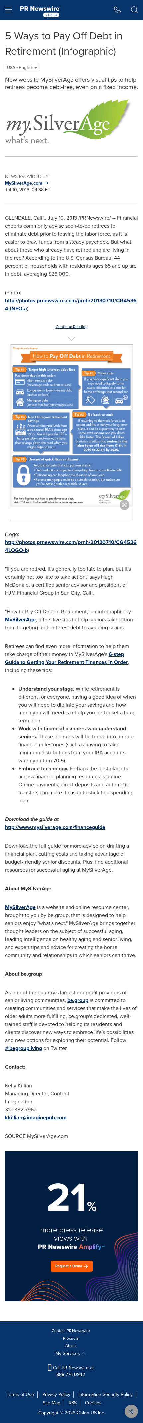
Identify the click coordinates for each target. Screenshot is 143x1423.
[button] (71, 120)
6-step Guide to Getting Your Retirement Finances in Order (66, 658)
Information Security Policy (105, 1394)
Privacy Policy (56, 1394)
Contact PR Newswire (71, 1331)
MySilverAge (20, 619)
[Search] (134, 10)
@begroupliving (23, 1048)
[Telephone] (117, 10)
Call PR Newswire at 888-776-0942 (73, 1371)
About (70, 1346)
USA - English (20, 67)
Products (71, 1338)
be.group (77, 1000)
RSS (73, 1402)
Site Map (51, 1402)
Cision (83, 1412)
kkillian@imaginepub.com (36, 1117)
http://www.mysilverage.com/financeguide (55, 827)
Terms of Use (20, 1394)
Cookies (93, 1402)
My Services (68, 1353)
